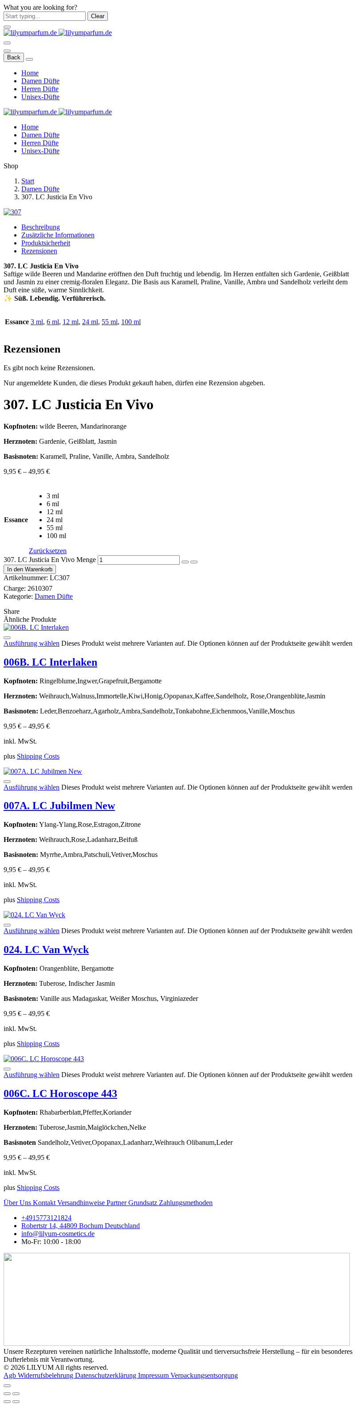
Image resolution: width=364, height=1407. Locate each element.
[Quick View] (7, 637)
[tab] (190, 227)
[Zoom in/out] (16, 1393)
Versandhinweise (82, 1202)
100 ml (131, 322)
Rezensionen (39, 251)
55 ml (110, 322)
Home (30, 73)
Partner (117, 1202)
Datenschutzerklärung (106, 1375)
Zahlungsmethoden (186, 1202)
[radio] (57, 496)
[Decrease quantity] (185, 562)
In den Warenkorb (29, 569)
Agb (11, 1375)
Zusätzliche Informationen (58, 235)
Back (13, 57)
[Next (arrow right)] (16, 1401)
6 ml (53, 322)
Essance (16, 519)
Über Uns (18, 1202)
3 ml (37, 322)
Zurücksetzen (48, 550)
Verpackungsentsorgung (204, 1375)
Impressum (154, 1375)
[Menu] (7, 43)
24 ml (90, 322)
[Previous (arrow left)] (7, 1401)
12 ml (71, 322)
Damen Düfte (40, 81)
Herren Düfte (40, 89)
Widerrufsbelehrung (46, 1375)
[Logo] (58, 32)
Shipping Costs (38, 756)
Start (27, 181)
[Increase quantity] (194, 562)
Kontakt (45, 1202)
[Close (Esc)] (7, 1393)
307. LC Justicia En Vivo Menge (50, 559)
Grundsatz (143, 1202)
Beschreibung (40, 227)
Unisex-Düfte (40, 97)
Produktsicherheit (45, 243)
